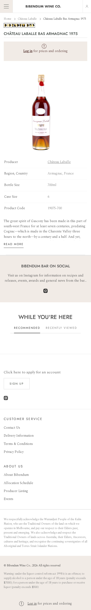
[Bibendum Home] (43, 6)
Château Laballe (27, 19)
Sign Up (17, 384)
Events (8, 498)
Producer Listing (16, 491)
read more (14, 244)
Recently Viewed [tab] (61, 328)
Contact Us (12, 427)
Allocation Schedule (18, 483)
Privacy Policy (14, 451)
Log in (32, 603)
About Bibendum (16, 474)
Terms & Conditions (18, 443)
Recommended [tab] (27, 328)
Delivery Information (19, 435)
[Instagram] (45, 291)
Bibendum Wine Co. (19, 565)
